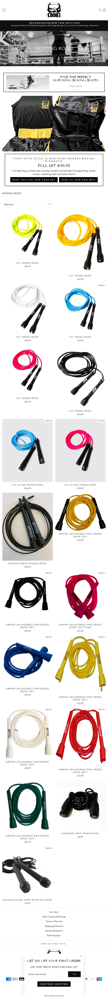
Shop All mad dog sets (78, 180)
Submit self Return (54, 930)
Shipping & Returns (54, 926)
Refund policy (54, 935)
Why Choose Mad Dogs (54, 916)
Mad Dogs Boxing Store (54, 995)
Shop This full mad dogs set (34, 180)
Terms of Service (54, 921)
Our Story (54, 912)
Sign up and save (53, 944)
